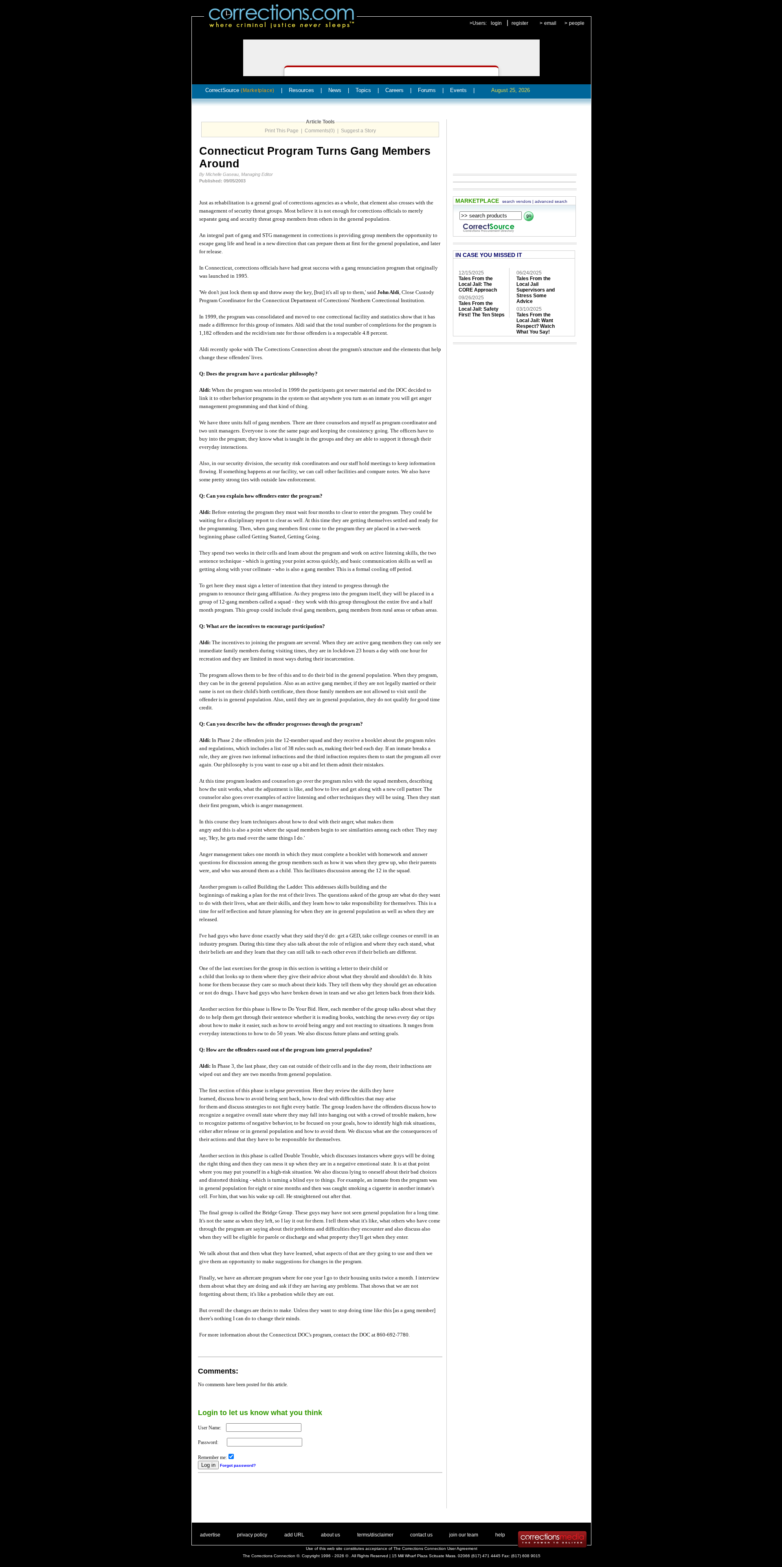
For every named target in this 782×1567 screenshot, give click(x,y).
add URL (294, 1535)
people (576, 23)
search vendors (516, 201)
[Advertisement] (293, 1496)
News (334, 90)
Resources (301, 90)
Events (458, 90)
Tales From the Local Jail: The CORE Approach (478, 284)
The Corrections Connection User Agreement (435, 1548)
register (520, 23)
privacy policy (252, 1535)
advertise (210, 1535)
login (496, 23)
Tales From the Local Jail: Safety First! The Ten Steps (482, 309)
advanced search (551, 201)
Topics (363, 90)
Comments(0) (320, 131)
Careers (394, 90)
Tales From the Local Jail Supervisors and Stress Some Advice (535, 290)
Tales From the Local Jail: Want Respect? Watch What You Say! (535, 323)
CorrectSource (240, 90)
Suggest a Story (358, 131)
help (500, 1535)
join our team (463, 1535)
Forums (427, 90)
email (550, 23)
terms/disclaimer (375, 1535)
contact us (421, 1535)
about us (330, 1535)
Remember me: (212, 1457)
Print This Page (282, 131)
